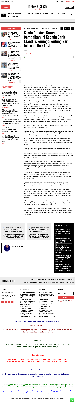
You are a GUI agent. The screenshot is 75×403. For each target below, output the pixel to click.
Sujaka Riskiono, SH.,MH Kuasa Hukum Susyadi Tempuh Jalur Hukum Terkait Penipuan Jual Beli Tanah (13, 236)
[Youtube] (12, 302)
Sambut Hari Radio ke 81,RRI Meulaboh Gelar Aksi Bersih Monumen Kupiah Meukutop (9, 129)
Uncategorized (12, 60)
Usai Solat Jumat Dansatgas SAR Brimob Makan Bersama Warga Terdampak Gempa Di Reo (14, 34)
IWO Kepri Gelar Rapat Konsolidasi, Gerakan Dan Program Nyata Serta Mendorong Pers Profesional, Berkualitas (14, 55)
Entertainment (12, 82)
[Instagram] (6, 302)
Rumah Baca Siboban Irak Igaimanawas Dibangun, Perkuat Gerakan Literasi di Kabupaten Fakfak (10, 138)
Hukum (10, 70)
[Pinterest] (68, 28)
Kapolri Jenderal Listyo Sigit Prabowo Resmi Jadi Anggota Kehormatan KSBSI (14, 44)
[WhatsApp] (72, 28)
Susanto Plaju (34, 28)
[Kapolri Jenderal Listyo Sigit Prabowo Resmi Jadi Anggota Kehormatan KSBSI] (4, 44)
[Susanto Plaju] (25, 28)
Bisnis (3, 125)
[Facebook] (61, 28)
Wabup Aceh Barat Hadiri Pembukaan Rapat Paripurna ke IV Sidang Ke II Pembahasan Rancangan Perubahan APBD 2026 (10, 112)
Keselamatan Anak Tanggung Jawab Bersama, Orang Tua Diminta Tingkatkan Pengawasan (13, 65)
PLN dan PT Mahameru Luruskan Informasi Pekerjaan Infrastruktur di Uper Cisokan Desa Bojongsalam (11, 121)
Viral (2, 117)
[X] (65, 28)
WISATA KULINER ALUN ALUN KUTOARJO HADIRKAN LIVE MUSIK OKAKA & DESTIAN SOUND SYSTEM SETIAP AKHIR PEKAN (14, 77)
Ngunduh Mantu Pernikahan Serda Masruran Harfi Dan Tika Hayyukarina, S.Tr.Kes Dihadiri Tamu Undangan (39, 236)
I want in (64, 297)
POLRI (10, 39)
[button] (72, 15)
